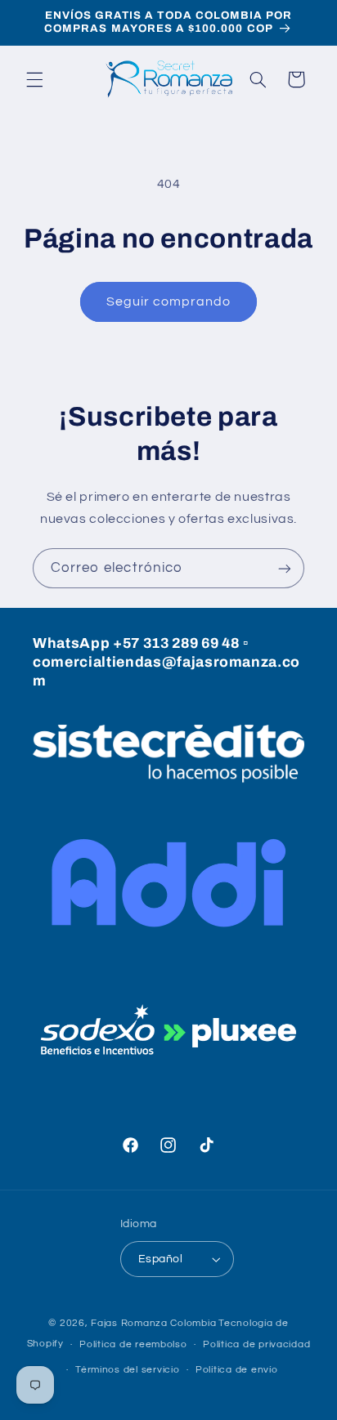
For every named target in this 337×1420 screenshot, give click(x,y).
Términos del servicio (127, 1369)
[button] (34, 79)
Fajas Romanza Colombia (153, 1323)
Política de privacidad (256, 1344)
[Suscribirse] (284, 568)
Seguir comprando (168, 301)
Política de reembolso (132, 1344)
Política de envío (236, 1369)
